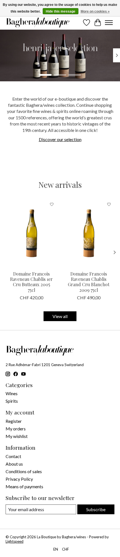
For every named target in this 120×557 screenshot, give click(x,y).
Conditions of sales (24, 471)
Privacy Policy (19, 479)
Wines (12, 393)
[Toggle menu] (108, 22)
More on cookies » (95, 11)
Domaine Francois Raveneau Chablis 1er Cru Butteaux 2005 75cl (31, 282)
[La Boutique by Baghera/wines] (38, 22)
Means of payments (24, 486)
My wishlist (17, 436)
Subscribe (95, 509)
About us (14, 463)
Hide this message (60, 11)
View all (60, 316)
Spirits (12, 401)
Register (14, 421)
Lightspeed (14, 541)
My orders (16, 428)
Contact (13, 456)
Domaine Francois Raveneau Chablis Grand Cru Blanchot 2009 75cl (88, 282)
